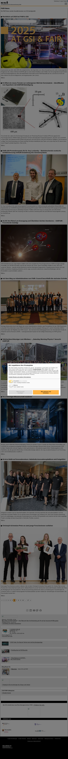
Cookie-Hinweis (37, 369)
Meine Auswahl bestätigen (20, 392)
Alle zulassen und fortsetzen (46, 392)
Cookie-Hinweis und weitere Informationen (20, 377)
